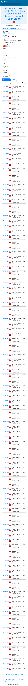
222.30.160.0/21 (6, 637)
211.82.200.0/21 (6, 575)
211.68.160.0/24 (6, 447)
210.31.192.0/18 (6, 385)
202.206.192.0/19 (6, 349)
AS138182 (6, 33)
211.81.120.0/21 (6, 483)
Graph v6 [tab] (5, 28)
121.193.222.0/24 (6, 225)
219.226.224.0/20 (6, 611)
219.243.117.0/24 (6, 627)
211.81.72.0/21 (6, 462)
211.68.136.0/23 (6, 431)
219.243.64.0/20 (6, 622)
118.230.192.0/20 (6, 194)
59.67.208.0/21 (6, 117)
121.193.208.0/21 (6, 210)
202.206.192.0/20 (6, 343)
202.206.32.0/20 (6, 266)
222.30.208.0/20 (6, 663)
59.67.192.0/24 (6, 91)
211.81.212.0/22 (6, 544)
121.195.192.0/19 (6, 246)
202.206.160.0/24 (6, 333)
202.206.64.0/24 (6, 282)
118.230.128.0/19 (6, 179)
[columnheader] (6, 83)
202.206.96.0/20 (6, 302)
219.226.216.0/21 (6, 606)
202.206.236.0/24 (6, 359)
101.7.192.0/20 (6, 163)
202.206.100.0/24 (6, 307)
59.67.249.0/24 (6, 137)
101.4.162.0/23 (6, 158)
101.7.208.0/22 (6, 168)
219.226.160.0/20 (6, 591)
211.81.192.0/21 (6, 519)
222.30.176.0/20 (6, 642)
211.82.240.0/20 (6, 586)
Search (20, 4)
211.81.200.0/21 (6, 529)
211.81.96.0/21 (6, 472)
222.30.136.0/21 (6, 632)
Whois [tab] (19, 28)
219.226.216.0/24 (6, 601)
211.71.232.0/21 (6, 452)
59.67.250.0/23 (6, 143)
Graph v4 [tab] (17, 25)
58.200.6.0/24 (6, 86)
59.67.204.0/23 (6, 112)
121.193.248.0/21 (6, 240)
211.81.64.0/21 (6, 457)
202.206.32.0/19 (6, 271)
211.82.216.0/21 (6, 580)
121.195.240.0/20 (6, 251)
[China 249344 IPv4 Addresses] (14, 21)
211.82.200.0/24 (6, 570)
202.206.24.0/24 (6, 256)
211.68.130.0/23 (6, 426)
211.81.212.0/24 (6, 539)
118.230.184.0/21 (6, 189)
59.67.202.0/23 (6, 107)
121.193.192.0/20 (6, 204)
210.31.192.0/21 (6, 380)
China (8, 46)
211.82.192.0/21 (6, 565)
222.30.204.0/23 (6, 653)
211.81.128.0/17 (6, 498)
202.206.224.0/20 (6, 354)
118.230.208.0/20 (6, 199)
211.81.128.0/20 (6, 493)
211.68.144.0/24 (6, 436)
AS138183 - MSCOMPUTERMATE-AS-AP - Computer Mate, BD (14, 680)
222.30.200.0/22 (6, 647)
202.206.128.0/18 (6, 323)
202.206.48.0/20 (6, 277)
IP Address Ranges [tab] (8, 25)
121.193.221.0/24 (6, 220)
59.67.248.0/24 (6, 132)
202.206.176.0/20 (6, 338)
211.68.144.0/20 (6, 441)
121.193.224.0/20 (6, 230)
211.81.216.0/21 (6, 550)
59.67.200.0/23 (6, 101)
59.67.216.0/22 (6, 122)
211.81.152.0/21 (6, 503)
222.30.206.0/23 (6, 658)
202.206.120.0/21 (6, 318)
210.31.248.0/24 (6, 410)
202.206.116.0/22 (6, 313)
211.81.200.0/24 (6, 524)
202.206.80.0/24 (6, 297)
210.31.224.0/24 (6, 400)
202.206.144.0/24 (6, 328)
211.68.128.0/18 (6, 421)
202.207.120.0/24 (6, 369)
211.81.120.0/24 (6, 477)
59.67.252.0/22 (6, 148)
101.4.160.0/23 (6, 153)
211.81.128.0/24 (6, 488)
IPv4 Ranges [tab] (6, 80)
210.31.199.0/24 (6, 390)
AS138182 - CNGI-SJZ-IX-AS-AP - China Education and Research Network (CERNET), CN (14, 13)
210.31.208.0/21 (6, 395)
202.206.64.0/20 (6, 287)
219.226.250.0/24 (6, 616)
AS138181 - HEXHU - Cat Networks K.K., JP (13, 675)
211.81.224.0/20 (6, 560)
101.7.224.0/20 (6, 174)
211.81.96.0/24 (6, 467)
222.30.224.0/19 (6, 668)
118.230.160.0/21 (6, 184)
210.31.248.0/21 (6, 416)
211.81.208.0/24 (6, 534)
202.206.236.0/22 (6, 364)
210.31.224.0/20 (6, 405)
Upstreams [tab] (13, 28)
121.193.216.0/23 (6, 215)
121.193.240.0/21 (6, 235)
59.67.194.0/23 (6, 96)
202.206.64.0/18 (6, 292)
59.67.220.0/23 (6, 127)
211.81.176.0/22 (6, 513)
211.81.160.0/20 (6, 508)
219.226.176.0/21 (6, 596)
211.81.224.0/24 (6, 555)
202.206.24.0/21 (6, 261)
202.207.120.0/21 (6, 374)
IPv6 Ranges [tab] (15, 80)
